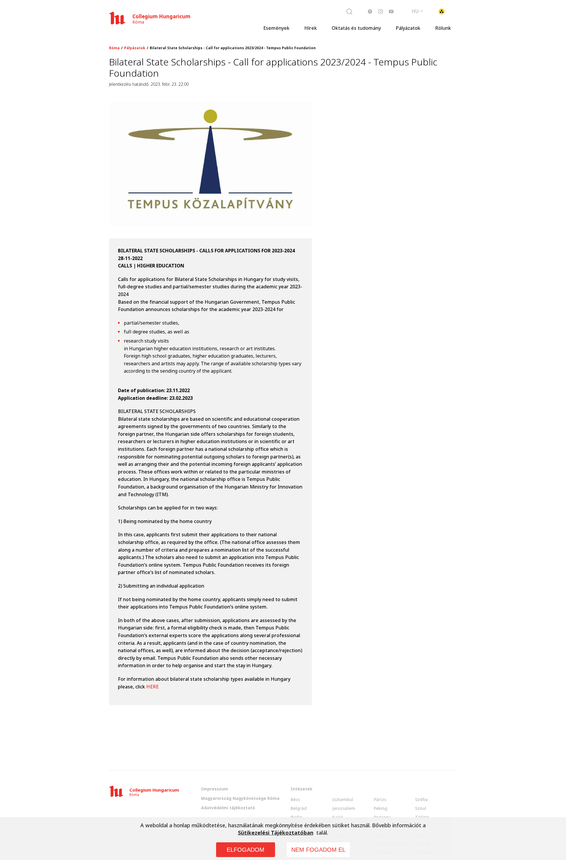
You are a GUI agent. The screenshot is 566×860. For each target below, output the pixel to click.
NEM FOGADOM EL (318, 849)
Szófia (421, 799)
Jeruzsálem (343, 808)
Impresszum (214, 789)
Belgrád (299, 808)
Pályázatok (408, 28)
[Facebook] (370, 11)
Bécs (295, 799)
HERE (152, 686)
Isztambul (342, 799)
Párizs (380, 799)
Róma (114, 48)
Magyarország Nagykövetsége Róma (240, 798)
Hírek (310, 28)
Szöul (420, 808)
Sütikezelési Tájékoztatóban (275, 832)
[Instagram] (380, 11)
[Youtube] (391, 11)
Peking (380, 808)
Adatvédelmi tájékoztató (228, 807)
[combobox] (417, 10)
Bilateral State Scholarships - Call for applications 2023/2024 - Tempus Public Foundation (233, 48)
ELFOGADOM (245, 849)
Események (276, 28)
